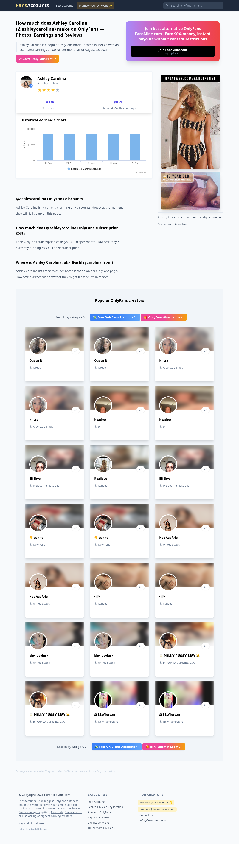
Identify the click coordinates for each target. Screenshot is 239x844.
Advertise (181, 224)
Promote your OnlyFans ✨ (95, 5)
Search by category (69, 317)
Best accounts (64, 5)
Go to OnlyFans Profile (39, 59)
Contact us (164, 224)
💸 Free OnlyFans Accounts (113, 317)
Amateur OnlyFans (99, 812)
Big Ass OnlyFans (98, 817)
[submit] (173, 51)
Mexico (104, 277)
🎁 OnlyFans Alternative (162, 317)
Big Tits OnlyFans (98, 822)
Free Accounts (96, 801)
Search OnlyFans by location (105, 807)
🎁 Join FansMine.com (161, 747)
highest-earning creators (56, 816)
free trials (57, 812)
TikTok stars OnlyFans (101, 828)
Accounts (32, 5)
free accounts (73, 812)
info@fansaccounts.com (154, 820)
